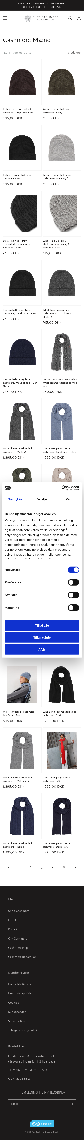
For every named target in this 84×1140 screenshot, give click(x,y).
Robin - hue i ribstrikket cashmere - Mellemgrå (57, 176)
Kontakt (13, 929)
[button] (5, 17)
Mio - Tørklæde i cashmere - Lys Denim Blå (19, 713)
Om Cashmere (17, 938)
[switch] (73, 582)
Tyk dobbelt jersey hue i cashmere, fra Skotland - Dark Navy (20, 383)
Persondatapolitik (19, 993)
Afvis (42, 649)
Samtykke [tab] (15, 499)
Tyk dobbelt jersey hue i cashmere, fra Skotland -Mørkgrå (57, 313)
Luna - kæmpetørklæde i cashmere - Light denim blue (59, 450)
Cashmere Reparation (22, 957)
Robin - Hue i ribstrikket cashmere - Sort (17, 176)
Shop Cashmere (18, 911)
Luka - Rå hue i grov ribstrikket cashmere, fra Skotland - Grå (57, 244)
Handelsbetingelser (21, 984)
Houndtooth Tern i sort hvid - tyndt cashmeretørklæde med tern (60, 383)
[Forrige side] (8, 867)
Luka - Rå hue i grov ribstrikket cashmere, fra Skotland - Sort (17, 244)
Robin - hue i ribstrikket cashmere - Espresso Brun (18, 110)
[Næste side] (75, 867)
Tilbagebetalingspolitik (23, 1030)
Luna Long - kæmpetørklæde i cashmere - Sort (60, 713)
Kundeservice (17, 1012)
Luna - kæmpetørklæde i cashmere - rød (57, 779)
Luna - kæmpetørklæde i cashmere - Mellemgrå (17, 779)
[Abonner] (71, 1104)
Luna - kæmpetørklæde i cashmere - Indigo (17, 845)
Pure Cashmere (38, 1132)
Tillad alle (42, 625)
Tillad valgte (42, 637)
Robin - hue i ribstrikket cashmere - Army (57, 110)
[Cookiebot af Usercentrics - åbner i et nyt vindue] (61, 488)
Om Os (13, 920)
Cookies (13, 1002)
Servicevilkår (16, 1021)
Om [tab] (68, 499)
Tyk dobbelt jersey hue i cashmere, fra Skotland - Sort (20, 311)
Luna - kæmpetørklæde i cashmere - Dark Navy (57, 845)
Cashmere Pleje (18, 948)
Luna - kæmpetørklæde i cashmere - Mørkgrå (17, 450)
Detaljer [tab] (42, 499)
